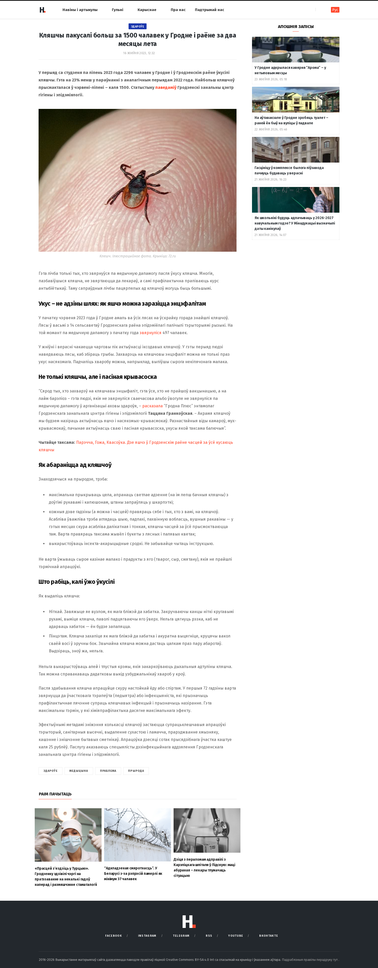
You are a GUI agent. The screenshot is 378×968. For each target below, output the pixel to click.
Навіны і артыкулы (79, 9)
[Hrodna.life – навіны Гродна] (42, 9)
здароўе (50, 771)
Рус (335, 10)
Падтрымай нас (209, 9)
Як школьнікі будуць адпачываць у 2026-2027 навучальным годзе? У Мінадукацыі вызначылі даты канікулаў (295, 223)
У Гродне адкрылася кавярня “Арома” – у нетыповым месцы (290, 70)
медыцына (78, 771)
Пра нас (178, 9)
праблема (108, 771)
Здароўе (137, 26)
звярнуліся (150, 332)
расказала (152, 405)
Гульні (117, 9)
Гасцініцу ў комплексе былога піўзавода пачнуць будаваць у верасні (289, 170)
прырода (136, 771)
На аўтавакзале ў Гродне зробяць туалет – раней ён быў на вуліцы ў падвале (291, 120)
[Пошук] (320, 10)
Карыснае (147, 9)
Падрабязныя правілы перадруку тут (310, 960)
